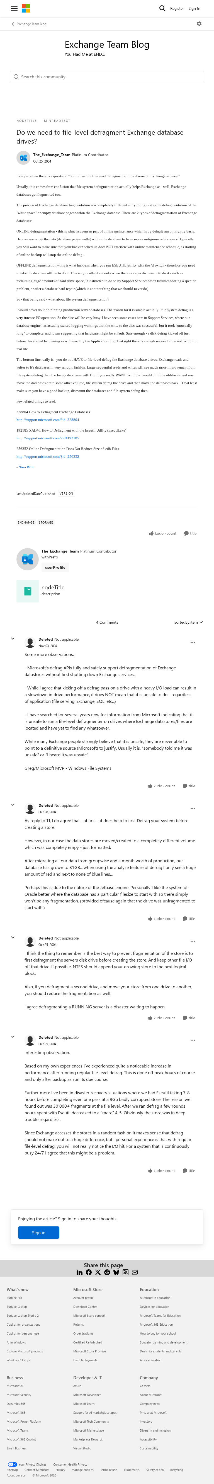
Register (177, 8)
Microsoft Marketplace (88, 1430)
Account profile (83, 1298)
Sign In (194, 8)
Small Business (17, 1448)
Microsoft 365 (16, 1412)
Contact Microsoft (37, 1470)
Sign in (38, 1232)
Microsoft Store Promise (89, 1351)
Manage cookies (83, 1470)
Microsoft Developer (87, 1395)
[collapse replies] (12, 638)
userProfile (55, 567)
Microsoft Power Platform (24, 1421)
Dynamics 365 (16, 1403)
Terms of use (108, 1470)
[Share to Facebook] (89, 1272)
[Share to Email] (135, 1272)
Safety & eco (155, 1470)
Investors (146, 1421)
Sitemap (12, 1470)
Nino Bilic (26, 467)
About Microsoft (151, 1395)
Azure (77, 1386)
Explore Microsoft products (25, 1351)
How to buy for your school (158, 1333)
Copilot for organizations (23, 1324)
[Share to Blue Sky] (116, 1272)
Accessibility (148, 1439)
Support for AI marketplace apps (95, 1412)
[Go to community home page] (26, 8)
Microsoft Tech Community (91, 1421)
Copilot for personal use (23, 1333)
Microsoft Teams (18, 1430)
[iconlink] (27, 591)
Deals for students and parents (161, 1351)
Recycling (176, 1470)
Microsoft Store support (89, 1315)
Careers (145, 1386)
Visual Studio (82, 1448)
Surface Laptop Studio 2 (23, 1315)
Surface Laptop (17, 1306)
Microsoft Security (19, 1395)
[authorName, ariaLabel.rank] (23, 158)
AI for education (150, 1360)
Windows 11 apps (18, 1360)
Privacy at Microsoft (153, 1412)
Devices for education (154, 1306)
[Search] (162, 8)
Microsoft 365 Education (156, 1324)
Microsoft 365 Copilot (21, 1439)
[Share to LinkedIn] (79, 1272)
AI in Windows (16, 1342)
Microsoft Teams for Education (160, 1315)
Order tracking (83, 1333)
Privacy (60, 1470)
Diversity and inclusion (155, 1430)
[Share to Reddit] (107, 1272)
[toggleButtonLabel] (199, 24)
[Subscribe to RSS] (125, 1272)
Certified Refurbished (87, 1342)
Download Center (85, 1306)
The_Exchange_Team (51, 154)
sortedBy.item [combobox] (186, 622)
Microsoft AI (15, 1386)
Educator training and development (164, 1342)
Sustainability (149, 1448)
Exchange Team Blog (32, 23)
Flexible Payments (85, 1360)
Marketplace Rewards (88, 1439)
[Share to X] (98, 1272)
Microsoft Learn (83, 1403)
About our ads (16, 1475)
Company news (150, 1403)
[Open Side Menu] (14, 8)
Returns (78, 1324)
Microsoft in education (155, 1298)
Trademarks (132, 1470)
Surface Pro (14, 1298)
